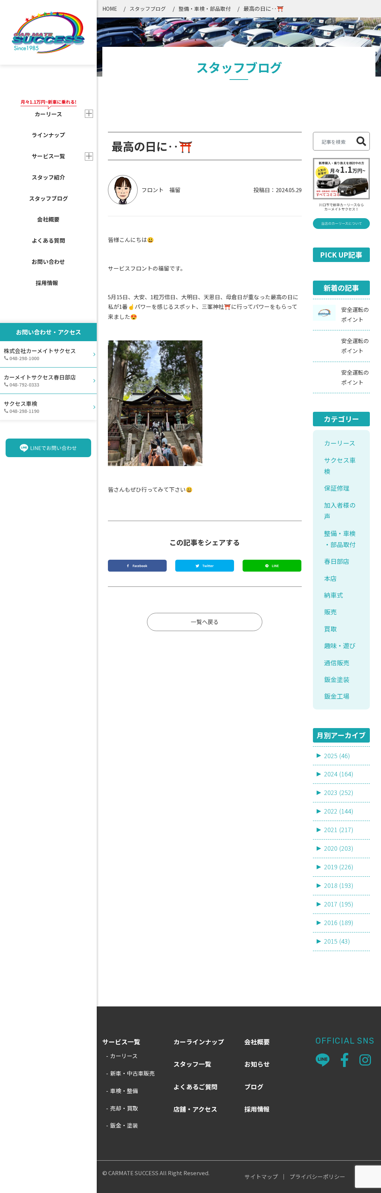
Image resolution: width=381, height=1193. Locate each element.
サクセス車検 (340, 465)
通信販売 (336, 662)
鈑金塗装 (336, 679)
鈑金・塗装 (124, 1125)
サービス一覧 (48, 156)
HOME (109, 8)
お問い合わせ (48, 261)
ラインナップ (48, 135)
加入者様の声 (340, 510)
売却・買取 (124, 1108)
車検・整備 (124, 1091)
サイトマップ (261, 1177)
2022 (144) (338, 810)
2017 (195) (338, 903)
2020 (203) (338, 848)
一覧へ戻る (205, 621)
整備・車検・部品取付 (205, 8)
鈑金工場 (336, 696)
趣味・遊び (340, 645)
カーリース (339, 442)
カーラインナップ (198, 1041)
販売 (330, 611)
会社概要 (48, 219)
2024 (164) (338, 773)
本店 (330, 578)
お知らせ (257, 1063)
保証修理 (336, 487)
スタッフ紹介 (48, 177)
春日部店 (336, 561)
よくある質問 (48, 240)
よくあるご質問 (195, 1086)
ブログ (253, 1086)
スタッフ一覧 (192, 1063)
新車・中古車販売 (132, 1073)
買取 (330, 628)
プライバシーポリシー (317, 1177)
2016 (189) (338, 922)
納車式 (333, 594)
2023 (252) (338, 792)
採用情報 (47, 283)
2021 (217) (338, 829)
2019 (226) (338, 866)
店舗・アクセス (195, 1108)
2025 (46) (337, 755)
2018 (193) (338, 885)
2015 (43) (337, 941)
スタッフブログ (48, 198)
